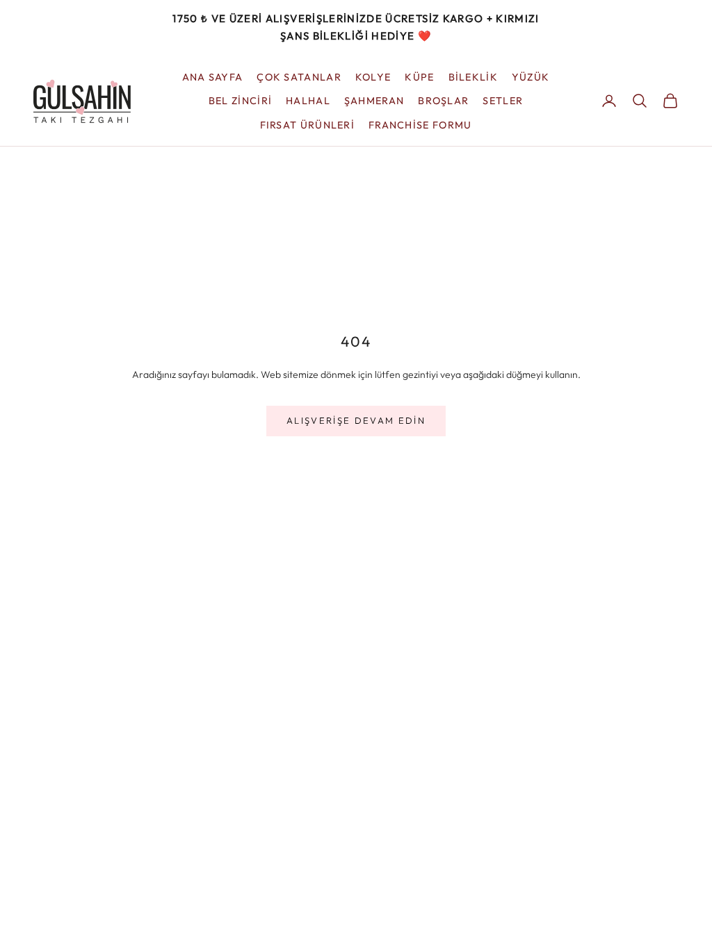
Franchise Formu (420, 125)
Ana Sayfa (212, 77)
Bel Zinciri (240, 100)
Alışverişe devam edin (356, 420)
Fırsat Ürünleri (307, 125)
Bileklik (473, 77)
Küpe (419, 77)
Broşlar (443, 100)
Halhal (308, 100)
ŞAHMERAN (374, 100)
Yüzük (530, 77)
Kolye (373, 77)
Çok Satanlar (299, 77)
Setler (503, 100)
